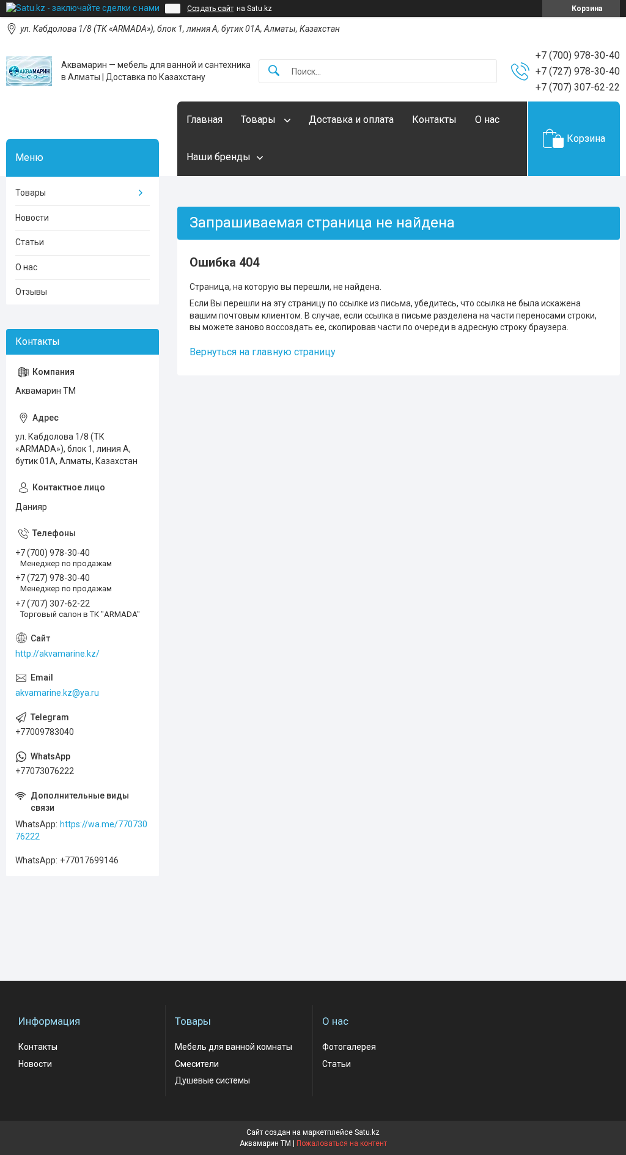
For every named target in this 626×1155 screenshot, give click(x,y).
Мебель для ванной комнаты (233, 1047)
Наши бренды (218, 157)
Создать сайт (210, 8)
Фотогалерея (349, 1047)
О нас (487, 119)
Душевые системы (212, 1080)
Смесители (197, 1064)
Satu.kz (367, 1132)
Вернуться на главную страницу (263, 352)
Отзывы (31, 292)
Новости (32, 218)
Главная (204, 119)
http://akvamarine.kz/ (57, 654)
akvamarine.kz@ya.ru (57, 693)
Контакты (434, 119)
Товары (259, 119)
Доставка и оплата (351, 119)
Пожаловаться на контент (341, 1143)
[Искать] (273, 71)
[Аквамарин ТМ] (29, 71)
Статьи (29, 242)
